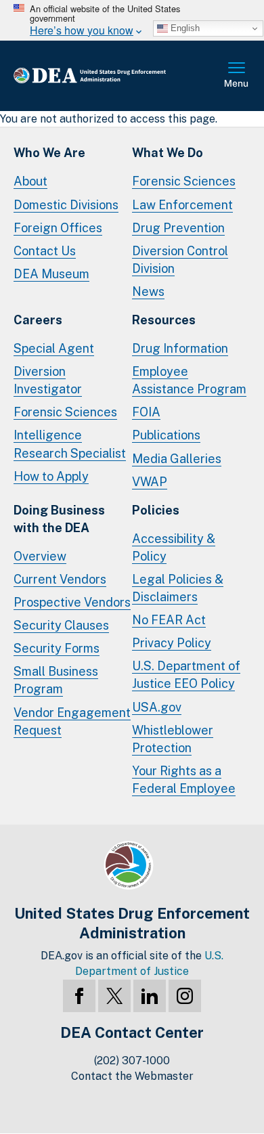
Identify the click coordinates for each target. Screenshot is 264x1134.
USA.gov (156, 707)
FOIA (146, 412)
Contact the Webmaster (132, 1076)
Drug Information (180, 348)
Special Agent (54, 348)
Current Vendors (60, 579)
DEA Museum (51, 274)
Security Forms (57, 648)
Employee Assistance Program (189, 380)
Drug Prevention (178, 228)
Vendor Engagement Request (72, 721)
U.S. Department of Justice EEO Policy (186, 675)
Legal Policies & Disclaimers (177, 588)
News (148, 291)
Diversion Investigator (48, 380)
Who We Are (49, 153)
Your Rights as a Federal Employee (184, 779)
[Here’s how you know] (132, 20)
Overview (40, 556)
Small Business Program (56, 680)
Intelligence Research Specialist (70, 444)
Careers (38, 320)
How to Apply (51, 476)
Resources (164, 320)
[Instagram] (185, 996)
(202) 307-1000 (132, 1060)
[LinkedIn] (149, 996)
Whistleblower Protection (172, 739)
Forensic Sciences (184, 181)
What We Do (167, 153)
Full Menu (236, 75)
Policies (155, 510)
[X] (114, 996)
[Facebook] (79, 996)
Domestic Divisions (66, 205)
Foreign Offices (58, 228)
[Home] (111, 76)
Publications (166, 435)
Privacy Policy (171, 643)
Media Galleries (176, 459)
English (184, 28)
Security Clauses (61, 625)
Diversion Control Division (180, 260)
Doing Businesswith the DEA (59, 519)
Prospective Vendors (72, 602)
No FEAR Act (169, 620)
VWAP (149, 482)
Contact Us (45, 251)
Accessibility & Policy (173, 547)
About (30, 181)
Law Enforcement (182, 205)
